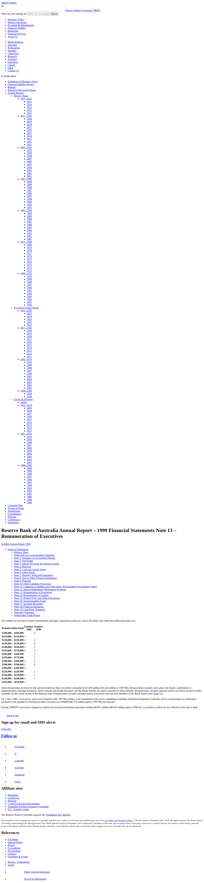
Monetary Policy (16, 19)
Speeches (12, 45)
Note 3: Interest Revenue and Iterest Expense (36, 563)
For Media (13, 839)
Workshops (13, 522)
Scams (11, 865)
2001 (29, 176)
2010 (29, 150)
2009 (29, 153)
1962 (29, 299)
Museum (12, 800)
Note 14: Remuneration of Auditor (31, 595)
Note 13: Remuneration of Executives (33, 592)
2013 (29, 138)
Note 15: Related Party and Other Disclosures (37, 598)
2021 (29, 113)
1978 (29, 250)
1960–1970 (26, 273)
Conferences (14, 519)
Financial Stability (17, 28)
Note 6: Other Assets (24, 572)
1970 (29, 276)
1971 (29, 270)
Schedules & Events (18, 856)
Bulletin (12, 87)
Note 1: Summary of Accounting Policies (34, 558)
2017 (29, 127)
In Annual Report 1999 (15, 544)
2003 (29, 170)
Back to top (12, 715)
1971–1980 (26, 242)
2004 (29, 167)
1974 (29, 262)
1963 (29, 296)
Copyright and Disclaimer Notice (118, 820)
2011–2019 (26, 405)
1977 (29, 253)
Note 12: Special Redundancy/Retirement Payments (40, 589)
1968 (29, 282)
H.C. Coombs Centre (18, 809)
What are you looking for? (14, 13)
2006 (29, 161)
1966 (29, 287)
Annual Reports (16, 93)
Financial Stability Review (21, 84)
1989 (29, 216)
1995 (29, 196)
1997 (29, 190)
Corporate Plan (15, 505)
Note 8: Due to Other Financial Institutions (35, 578)
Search (54, 14)
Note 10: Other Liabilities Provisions (32, 583)
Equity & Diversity (23, 399)
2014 (29, 136)
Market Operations (17, 22)
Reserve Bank (21, 96)
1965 (29, 290)
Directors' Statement (24, 612)
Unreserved (13, 798)
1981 (29, 239)
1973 (29, 264)
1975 (29, 259)
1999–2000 (26, 390)
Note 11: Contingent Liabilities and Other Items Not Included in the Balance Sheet (55, 586)
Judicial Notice (15, 842)
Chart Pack (13, 53)
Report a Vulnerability (19, 862)
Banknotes (13, 31)
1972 (29, 267)
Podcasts (12, 516)
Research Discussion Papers (22, 90)
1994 (29, 199)
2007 (29, 159)
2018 (29, 124)
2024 (29, 104)
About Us (13, 36)
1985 (29, 227)
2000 (29, 181)
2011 (29, 144)
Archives (12, 59)
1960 (29, 305)
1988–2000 (26, 465)
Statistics (12, 50)
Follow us (9, 736)
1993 (29, 201)
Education (13, 62)
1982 (29, 236)
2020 (29, 118)
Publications (14, 47)
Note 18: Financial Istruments (29, 606)
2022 (29, 110)
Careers (11, 65)
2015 (29, 133)
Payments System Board (26, 307)
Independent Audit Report (27, 615)
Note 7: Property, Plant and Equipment (33, 575)
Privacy (11, 845)
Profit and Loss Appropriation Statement (34, 555)
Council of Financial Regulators (24, 803)
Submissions (14, 511)
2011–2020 (26, 116)
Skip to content (8, 2)
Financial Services (17, 33)
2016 (29, 130)
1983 (29, 233)
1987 (29, 222)
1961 (29, 302)
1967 (29, 285)
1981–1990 (26, 210)
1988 (29, 219)
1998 (29, 187)
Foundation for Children (58, 814)
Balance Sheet (21, 552)
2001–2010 (26, 147)
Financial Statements (18, 549)
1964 (29, 293)
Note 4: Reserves (22, 566)
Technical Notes (16, 508)
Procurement (14, 851)
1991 (29, 207)
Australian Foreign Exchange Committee (28, 806)
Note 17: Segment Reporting (28, 604)
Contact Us (13, 70)
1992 (29, 204)
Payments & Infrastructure (21, 25)
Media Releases (15, 42)
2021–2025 (26, 98)
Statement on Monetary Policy (23, 81)
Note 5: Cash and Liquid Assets (30, 569)
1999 (29, 184)
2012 (29, 141)
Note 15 (158, 693)
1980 (29, 244)
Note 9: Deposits (22, 581)
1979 (29, 247)
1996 (29, 193)
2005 (29, 164)
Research (12, 56)
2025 (29, 101)
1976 (29, 256)
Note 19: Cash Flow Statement (29, 609)
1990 (29, 213)
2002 (29, 173)
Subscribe (6, 729)
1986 (29, 224)
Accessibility (14, 848)
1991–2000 (26, 179)
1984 (29, 230)
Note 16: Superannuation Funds (30, 601)
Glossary (12, 853)
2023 (29, 107)
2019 (29, 121)
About (23, 402)
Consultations (14, 514)
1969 (29, 279)
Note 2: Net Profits (23, 561)
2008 (29, 156)
